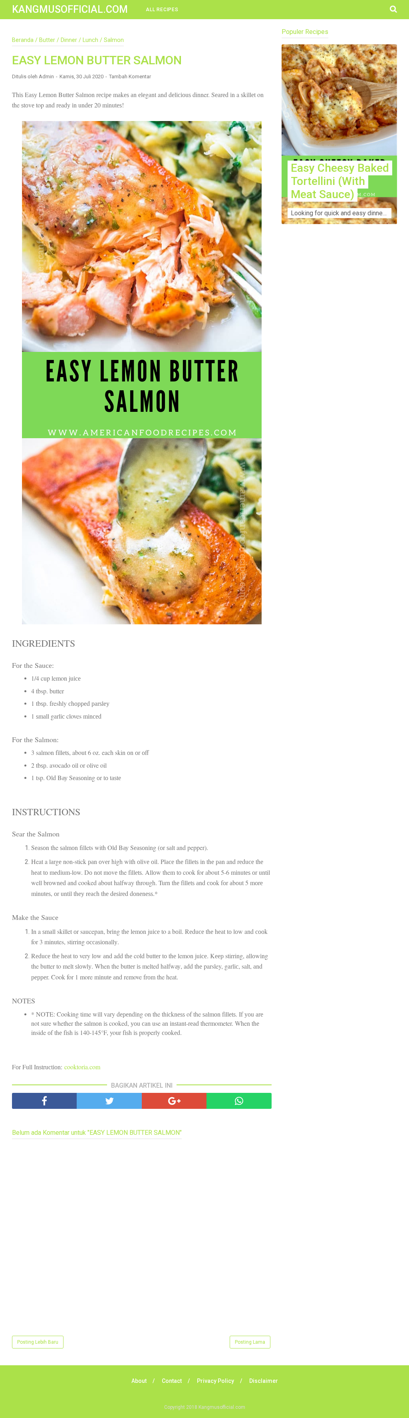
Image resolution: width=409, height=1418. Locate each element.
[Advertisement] (339, 318)
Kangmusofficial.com (70, 9)
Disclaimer (263, 1381)
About (139, 1381)
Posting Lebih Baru (37, 1342)
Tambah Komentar (130, 76)
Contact (172, 1381)
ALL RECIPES (162, 9)
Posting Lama (250, 1342)
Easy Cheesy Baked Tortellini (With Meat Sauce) (340, 181)
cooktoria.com (82, 1067)
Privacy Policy (215, 1381)
